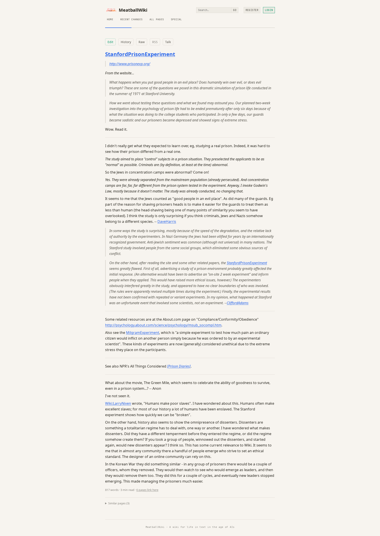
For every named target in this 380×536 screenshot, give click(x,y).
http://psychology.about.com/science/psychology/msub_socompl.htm (163, 325)
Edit (110, 42)
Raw (142, 42)
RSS (155, 42)
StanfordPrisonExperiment (140, 54)
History (126, 42)
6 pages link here (147, 490)
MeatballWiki (133, 10)
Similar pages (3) (119, 503)
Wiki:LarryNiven (118, 403)
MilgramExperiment (142, 332)
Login (269, 10)
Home (110, 19)
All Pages (157, 19)
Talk (168, 42)
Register (252, 10)
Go (234, 10)
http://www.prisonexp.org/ (129, 63)
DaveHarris (166, 221)
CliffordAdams (237, 302)
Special (176, 19)
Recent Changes (131, 19)
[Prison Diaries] (179, 366)
